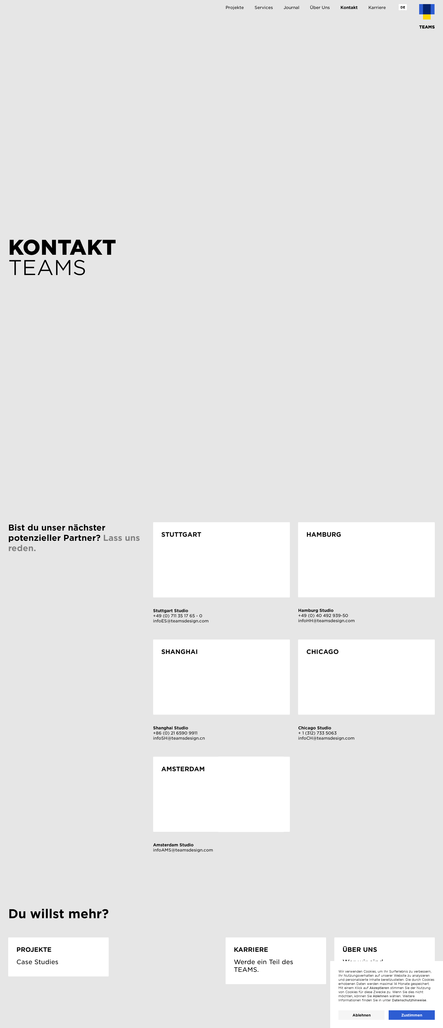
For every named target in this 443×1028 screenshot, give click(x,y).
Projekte (235, 7)
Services (264, 7)
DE (402, 7)
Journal (291, 7)
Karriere (377, 7)
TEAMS (427, 26)
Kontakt (349, 7)
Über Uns (320, 7)
